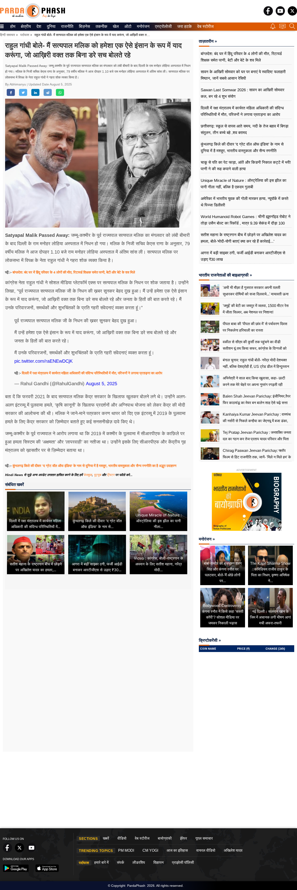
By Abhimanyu (16, 84)
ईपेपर (183, 838)
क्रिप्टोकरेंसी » (210, 640)
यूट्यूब (98, 475)
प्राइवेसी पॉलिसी (183, 862)
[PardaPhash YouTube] (280, 14)
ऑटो (127, 26)
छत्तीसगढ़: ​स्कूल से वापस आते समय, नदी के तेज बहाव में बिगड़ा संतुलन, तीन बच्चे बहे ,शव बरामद (244, 129)
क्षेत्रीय (25, 26)
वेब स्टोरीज (204, 26)
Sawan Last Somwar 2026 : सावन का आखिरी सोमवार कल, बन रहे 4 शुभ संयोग (242, 93)
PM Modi (126, 850)
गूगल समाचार (204, 838)
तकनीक (101, 26)
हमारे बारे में (101, 862)
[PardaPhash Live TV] (282, 27)
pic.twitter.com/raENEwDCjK (43, 361)
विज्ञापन (158, 862)
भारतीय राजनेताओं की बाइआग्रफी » (225, 275)
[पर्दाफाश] (32, 18)
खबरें (106, 838)
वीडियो (121, 838)
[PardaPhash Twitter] (292, 14)
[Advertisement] (98, 634)
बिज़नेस (84, 26)
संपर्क (120, 862)
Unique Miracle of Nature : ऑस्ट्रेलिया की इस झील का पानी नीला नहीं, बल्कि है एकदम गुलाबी (243, 183)
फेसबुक (88, 475)
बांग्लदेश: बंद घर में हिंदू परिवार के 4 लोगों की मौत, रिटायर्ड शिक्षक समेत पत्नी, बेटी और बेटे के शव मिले (74, 272)
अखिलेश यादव (233, 850)
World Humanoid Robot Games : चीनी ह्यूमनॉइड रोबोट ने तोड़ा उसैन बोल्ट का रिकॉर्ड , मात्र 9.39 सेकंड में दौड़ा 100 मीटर (246, 223)
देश (38, 26)
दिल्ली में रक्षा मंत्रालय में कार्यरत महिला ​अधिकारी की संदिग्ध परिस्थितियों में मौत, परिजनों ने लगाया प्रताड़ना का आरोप (92, 373)
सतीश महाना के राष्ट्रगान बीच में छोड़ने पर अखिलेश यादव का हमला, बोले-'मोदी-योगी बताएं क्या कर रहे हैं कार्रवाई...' (243, 238)
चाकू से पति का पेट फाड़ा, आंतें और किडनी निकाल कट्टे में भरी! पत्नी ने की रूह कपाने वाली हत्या (246, 165)
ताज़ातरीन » (208, 41)
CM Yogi (150, 850)
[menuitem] (12, 27)
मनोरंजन (142, 26)
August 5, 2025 (101, 383)
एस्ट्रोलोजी (162, 26)
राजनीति (66, 26)
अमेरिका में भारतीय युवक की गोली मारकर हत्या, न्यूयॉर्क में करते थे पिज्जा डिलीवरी (244, 201)
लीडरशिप (138, 862)
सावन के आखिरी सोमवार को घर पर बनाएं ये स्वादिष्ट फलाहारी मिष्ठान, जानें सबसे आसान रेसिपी (243, 75)
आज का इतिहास (177, 850)
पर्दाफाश (24, 35)
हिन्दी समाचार (7, 35)
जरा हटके (183, 26)
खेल (115, 26)
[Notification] (273, 28)
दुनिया (51, 26)
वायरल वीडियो (205, 850)
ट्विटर (110, 475)
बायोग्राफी (165, 838)
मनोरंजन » (207, 539)
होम (12, 26)
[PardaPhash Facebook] (268, 14)
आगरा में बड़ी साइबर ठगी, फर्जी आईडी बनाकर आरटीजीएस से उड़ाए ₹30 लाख (243, 256)
